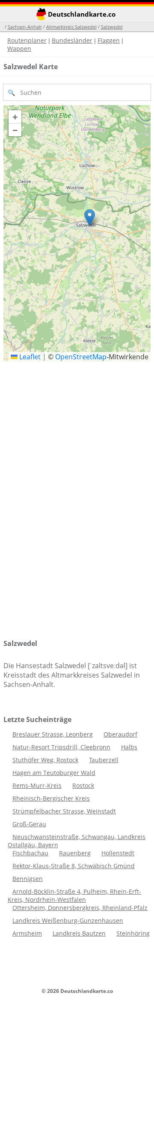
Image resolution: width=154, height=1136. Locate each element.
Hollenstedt (117, 853)
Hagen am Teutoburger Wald (53, 773)
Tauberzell (103, 760)
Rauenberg (75, 853)
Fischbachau (30, 853)
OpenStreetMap (81, 356)
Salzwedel (112, 26)
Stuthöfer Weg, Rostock (45, 760)
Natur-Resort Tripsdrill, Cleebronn (61, 747)
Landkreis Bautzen (79, 933)
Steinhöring (133, 933)
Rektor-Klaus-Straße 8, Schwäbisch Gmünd (73, 866)
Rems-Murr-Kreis (37, 785)
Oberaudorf (120, 734)
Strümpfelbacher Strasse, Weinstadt (64, 811)
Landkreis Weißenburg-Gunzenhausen (67, 920)
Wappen (19, 48)
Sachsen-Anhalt (25, 26)
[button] (89, 217)
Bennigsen (27, 879)
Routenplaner (27, 40)
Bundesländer (72, 40)
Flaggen (109, 40)
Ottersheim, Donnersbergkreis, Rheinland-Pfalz (80, 908)
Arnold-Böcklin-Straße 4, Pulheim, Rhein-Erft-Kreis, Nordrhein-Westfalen (74, 895)
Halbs (129, 747)
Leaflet (29, 356)
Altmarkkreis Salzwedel (71, 26)
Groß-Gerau (29, 824)
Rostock (83, 785)
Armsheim (27, 933)
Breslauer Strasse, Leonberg (52, 734)
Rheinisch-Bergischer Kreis (51, 798)
